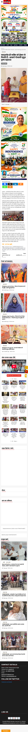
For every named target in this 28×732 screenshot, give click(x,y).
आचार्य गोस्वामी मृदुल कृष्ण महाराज (8, 248)
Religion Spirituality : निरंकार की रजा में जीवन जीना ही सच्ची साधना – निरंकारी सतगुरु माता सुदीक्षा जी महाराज (13, 318)
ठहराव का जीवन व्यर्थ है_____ (6, 255)
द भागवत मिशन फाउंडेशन (19, 248)
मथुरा (11, 45)
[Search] (26, 375)
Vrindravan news (8, 246)
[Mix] (20, 184)
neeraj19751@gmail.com (7, 674)
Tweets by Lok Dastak (6, 682)
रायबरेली (20, 45)
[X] (10, 184)
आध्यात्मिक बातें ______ (21, 254)
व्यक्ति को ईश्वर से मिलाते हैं (16, 249)
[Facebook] (4, 184)
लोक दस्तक (10, 66)
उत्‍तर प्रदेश (2, 45)
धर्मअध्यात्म (4, 52)
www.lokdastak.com (11, 676)
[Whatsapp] (4, 187)
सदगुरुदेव (23, 249)
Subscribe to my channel (15, 375)
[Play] (26, 371)
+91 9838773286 (10, 671)
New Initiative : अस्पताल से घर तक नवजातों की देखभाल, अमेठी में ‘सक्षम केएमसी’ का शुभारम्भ (13, 565)
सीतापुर (25, 45)
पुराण (8, 249)
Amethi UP (11, 669)
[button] (15, 379)
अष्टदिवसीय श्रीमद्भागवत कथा (18, 246)
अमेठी (8, 45)
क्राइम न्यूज (5, 592)
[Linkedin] (15, 184)
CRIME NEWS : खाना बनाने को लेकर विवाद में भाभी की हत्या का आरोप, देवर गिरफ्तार (13, 655)
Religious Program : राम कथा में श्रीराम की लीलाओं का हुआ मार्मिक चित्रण (12, 348)
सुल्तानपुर (15, 45)
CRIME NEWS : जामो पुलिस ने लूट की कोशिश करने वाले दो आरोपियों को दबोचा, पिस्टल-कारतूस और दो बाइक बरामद (14, 595)
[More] (10, 187)
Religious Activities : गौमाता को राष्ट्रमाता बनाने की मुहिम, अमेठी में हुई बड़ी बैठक (13, 287)
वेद (10, 249)
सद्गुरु (4, 251)
